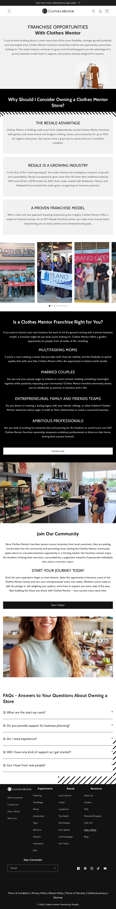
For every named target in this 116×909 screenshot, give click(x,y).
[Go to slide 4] (56, 305)
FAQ (86, 809)
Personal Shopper (93, 816)
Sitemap (58, 897)
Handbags (38, 802)
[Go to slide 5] (59, 305)
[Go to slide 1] (49, 306)
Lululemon (64, 809)
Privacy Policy (39, 893)
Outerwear (38, 843)
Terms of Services (75, 893)
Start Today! (58, 605)
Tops (35, 822)
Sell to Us (12, 818)
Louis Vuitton (65, 795)
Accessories (38, 816)
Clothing (37, 795)
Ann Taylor (64, 843)
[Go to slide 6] (61, 305)
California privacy (97, 893)
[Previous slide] (6, 272)
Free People (64, 822)
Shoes (36, 809)
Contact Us (13, 804)
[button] (9, 11)
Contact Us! (58, 451)
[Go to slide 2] (52, 305)
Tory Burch (64, 816)
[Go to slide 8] (66, 305)
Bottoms (37, 829)
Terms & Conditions (19, 893)
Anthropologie (66, 836)
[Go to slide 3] (54, 305)
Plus (35, 850)
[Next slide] (110, 272)
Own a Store (14, 811)
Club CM (88, 822)
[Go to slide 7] (64, 305)
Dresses (37, 836)
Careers (87, 802)
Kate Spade (64, 829)
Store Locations (15, 797)
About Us (88, 795)
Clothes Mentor (52, 904)
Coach (62, 802)
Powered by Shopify (69, 904)
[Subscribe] (54, 868)
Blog (86, 836)
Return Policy (56, 893)
